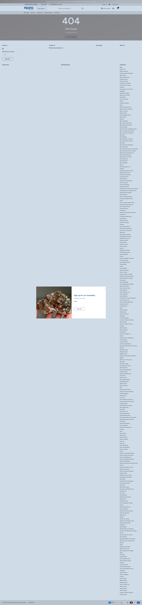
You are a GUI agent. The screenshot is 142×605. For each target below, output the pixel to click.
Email (75, 301)
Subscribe (79, 309)
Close (104, 288)
